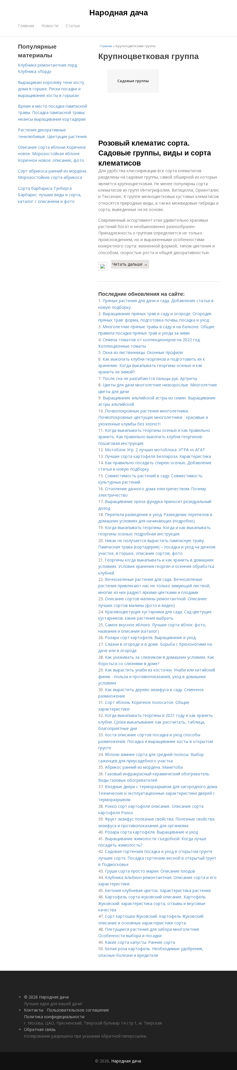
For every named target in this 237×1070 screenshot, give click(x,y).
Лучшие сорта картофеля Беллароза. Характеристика (158, 456)
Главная (26, 25)
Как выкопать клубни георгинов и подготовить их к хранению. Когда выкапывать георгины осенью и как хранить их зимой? (151, 365)
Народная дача (118, 12)
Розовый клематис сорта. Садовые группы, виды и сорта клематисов (154, 152)
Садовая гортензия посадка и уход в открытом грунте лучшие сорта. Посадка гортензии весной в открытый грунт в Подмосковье (157, 858)
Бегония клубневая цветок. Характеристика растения (158, 890)
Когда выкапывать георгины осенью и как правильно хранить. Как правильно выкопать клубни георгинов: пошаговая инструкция (154, 436)
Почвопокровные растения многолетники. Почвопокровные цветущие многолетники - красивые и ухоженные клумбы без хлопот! (153, 417)
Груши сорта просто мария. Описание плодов (150, 871)
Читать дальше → (130, 264)
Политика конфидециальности (54, 1016)
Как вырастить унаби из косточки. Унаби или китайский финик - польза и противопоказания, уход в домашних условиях (156, 676)
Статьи (73, 25)
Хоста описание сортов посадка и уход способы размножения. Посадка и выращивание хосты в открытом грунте (155, 741)
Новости (49, 25)
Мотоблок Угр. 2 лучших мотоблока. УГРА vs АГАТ (155, 449)
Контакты (33, 1010)
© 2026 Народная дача (46, 997)
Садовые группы (133, 80)
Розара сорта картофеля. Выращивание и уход (151, 832)
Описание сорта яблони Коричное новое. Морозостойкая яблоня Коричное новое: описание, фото (52, 153)
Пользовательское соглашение (78, 1010)
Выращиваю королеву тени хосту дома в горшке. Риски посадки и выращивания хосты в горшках (51, 89)
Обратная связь (40, 1029)
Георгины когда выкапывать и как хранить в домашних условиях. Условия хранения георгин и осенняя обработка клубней (156, 566)
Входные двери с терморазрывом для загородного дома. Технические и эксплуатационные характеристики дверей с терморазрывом (158, 793)
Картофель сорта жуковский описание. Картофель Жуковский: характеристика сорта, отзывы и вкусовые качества (152, 903)
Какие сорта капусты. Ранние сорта (140, 942)
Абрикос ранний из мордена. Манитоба (144, 767)
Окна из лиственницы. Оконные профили (143, 352)
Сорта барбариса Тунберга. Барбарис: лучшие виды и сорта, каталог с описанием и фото (50, 195)
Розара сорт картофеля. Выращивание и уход (150, 637)
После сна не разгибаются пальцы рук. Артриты (150, 378)
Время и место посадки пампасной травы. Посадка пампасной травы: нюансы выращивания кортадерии (52, 112)
